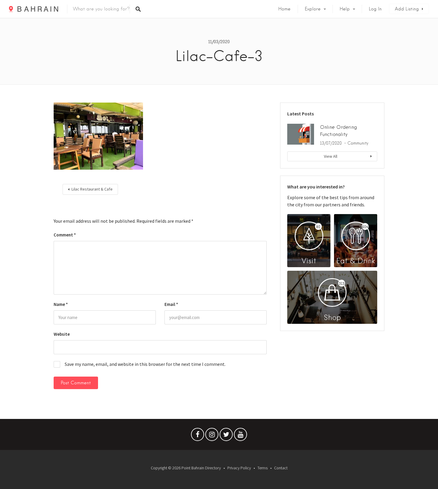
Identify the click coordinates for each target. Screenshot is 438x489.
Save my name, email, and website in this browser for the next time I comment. (145, 364)
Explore (313, 9)
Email (171, 304)
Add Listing (407, 9)
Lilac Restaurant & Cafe (92, 189)
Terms (262, 468)
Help (345, 9)
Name (61, 304)
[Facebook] (198, 435)
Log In (375, 9)
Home (284, 9)
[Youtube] (240, 435)
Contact (281, 468)
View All (330, 156)
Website (62, 334)
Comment (65, 235)
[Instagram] (212, 435)
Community (357, 143)
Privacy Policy (239, 468)
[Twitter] (226, 435)
